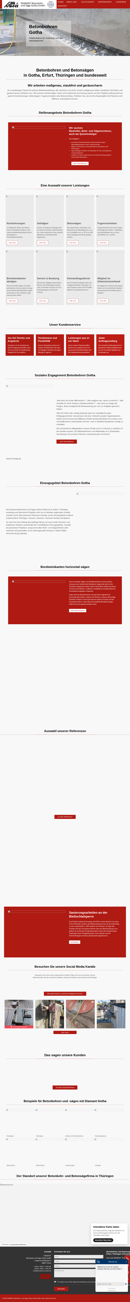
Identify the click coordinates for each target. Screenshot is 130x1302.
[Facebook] (61, 984)
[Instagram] (67, 984)
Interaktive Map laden (103, 1240)
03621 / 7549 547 (45, 1268)
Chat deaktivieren (111, 1290)
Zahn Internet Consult (49, 1298)
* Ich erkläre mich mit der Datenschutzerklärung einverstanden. (76, 1282)
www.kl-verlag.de (13, 459)
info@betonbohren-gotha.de (42, 1271)
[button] (127, 32)
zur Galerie (75, 942)
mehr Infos (12, 242)
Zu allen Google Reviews (65, 1087)
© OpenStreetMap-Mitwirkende (17, 1244)
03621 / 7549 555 (45, 1266)
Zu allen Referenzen (65, 817)
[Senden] (126, 1284)
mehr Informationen (80, 163)
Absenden (61, 1289)
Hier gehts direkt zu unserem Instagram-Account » (65, 994)
